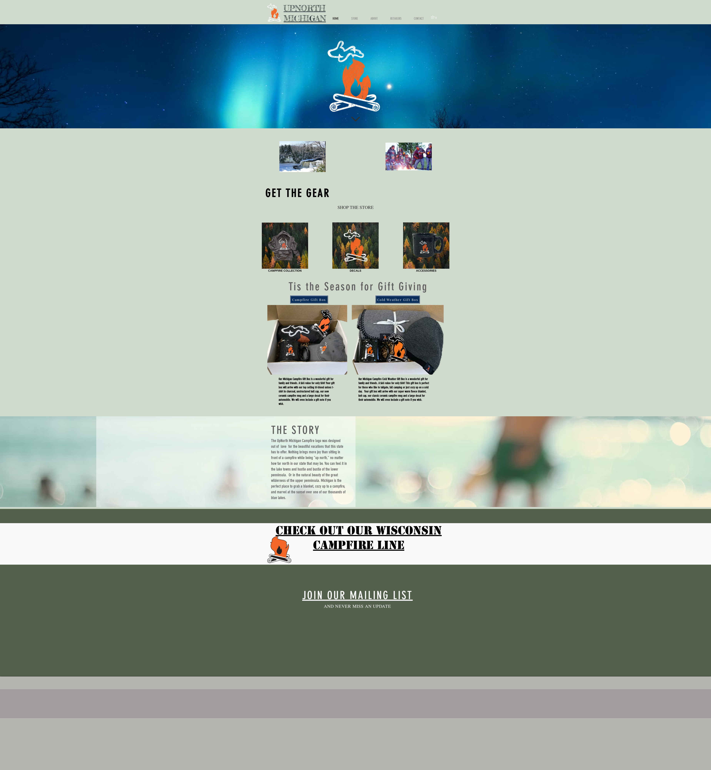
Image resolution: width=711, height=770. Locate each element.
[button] (435, 17)
